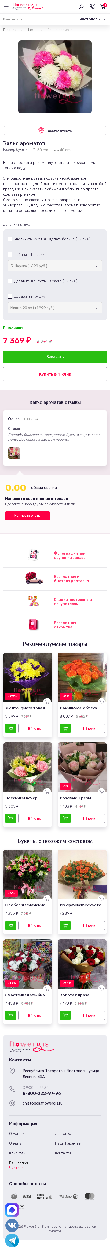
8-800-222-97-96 (42, 1093)
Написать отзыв (27, 515)
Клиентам (17, 1153)
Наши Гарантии (68, 1143)
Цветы (32, 30)
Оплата (15, 1143)
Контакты (63, 1153)
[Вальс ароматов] (55, 76)
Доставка (63, 1134)
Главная (9, 30)
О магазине (18, 1134)
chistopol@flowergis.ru (42, 1103)
